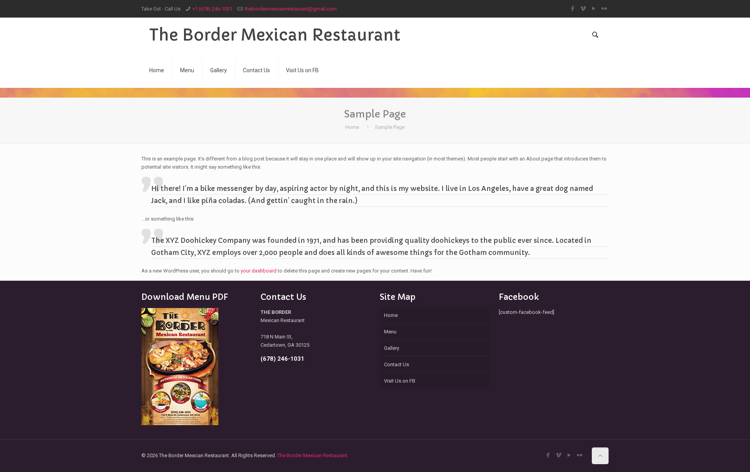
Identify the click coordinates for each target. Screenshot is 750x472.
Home (352, 127)
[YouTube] (594, 8)
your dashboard (259, 271)
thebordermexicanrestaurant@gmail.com (291, 9)
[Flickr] (604, 8)
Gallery (391, 348)
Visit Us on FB (399, 381)
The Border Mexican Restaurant (274, 35)
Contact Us (396, 364)
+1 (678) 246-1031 (212, 9)
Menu (390, 332)
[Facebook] (573, 8)
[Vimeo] (583, 8)
